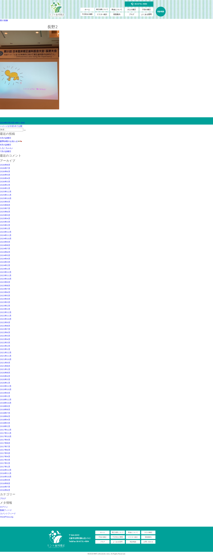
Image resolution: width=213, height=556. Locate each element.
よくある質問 (146, 14)
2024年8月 (5, 245)
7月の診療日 (5, 151)
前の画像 (4, 20)
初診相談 (160, 11)
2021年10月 (5, 359)
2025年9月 (5, 201)
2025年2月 (5, 225)
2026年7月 (5, 168)
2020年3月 (5, 379)
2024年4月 (5, 258)
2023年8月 (5, 285)
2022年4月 (5, 339)
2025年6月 (5, 211)
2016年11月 (5, 473)
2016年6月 (5, 490)
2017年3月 (5, 460)
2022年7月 (5, 329)
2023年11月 (5, 275)
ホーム (87, 9)
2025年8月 (5, 205)
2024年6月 (5, 252)
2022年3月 (5, 342)
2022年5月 (5, 335)
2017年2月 (5, 463)
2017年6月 (5, 450)
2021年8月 (5, 366)
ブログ (131, 14)
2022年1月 (5, 349)
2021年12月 (5, 352)
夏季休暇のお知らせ (9, 141)
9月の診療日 (5, 138)
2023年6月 (5, 292)
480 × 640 (20, 122)
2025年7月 (5, 208)
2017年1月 (5, 466)
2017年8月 (5, 443)
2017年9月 (5, 439)
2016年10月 (5, 476)
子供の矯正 (146, 9)
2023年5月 (5, 295)
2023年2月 (5, 305)
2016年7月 (5, 486)
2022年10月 (5, 319)
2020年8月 (5, 372)
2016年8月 (5, 483)
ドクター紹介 (102, 14)
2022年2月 (5, 346)
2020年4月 (5, 376)
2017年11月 (5, 433)
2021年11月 (5, 356)
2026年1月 (5, 188)
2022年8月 (5, 325)
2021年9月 (5, 362)
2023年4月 (5, 299)
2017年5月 (5, 453)
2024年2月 (5, 265)
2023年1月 (5, 309)
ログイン (4, 507)
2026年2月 (5, 185)
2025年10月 (5, 198)
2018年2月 (5, 426)
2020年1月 (5, 382)
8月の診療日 (5, 144)
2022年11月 (5, 315)
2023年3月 (5, 302)
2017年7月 (5, 446)
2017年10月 (5, 436)
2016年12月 (5, 470)
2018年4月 (5, 419)
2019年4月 (5, 393)
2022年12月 (5, 312)
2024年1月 (5, 269)
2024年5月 (5, 255)
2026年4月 (5, 178)
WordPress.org (6, 517)
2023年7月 (5, 289)
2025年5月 (5, 215)
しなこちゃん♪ (6, 148)
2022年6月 (5, 332)
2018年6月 (5, 416)
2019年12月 (5, 386)
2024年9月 (5, 242)
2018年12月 (5, 399)
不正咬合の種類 (87, 14)
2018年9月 (5, 406)
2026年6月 (5, 171)
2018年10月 (5, 403)
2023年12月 (5, 272)
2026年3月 (5, 181)
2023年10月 (5, 279)
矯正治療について (102, 9)
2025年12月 (5, 191)
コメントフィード (8, 513)
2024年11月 (5, 235)
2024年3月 (5, 262)
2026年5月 (5, 175)
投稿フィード (6, 510)
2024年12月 (5, 232)
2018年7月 (5, 413)
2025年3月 (5, 222)
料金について (117, 9)
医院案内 (116, 14)
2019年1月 (5, 396)
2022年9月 (5, 322)
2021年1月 (5, 369)
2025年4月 (5, 218)
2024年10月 (5, 238)
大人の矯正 (131, 9)
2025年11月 (5, 195)
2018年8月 (5, 409)
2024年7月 (5, 248)
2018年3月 (5, 423)
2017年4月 (5, 456)
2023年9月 (5, 282)
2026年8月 (5, 165)
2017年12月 (5, 429)
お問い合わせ (148, 542)
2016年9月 (5, 480)
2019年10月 (5, 389)
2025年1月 (5, 228)
